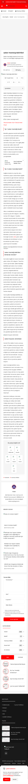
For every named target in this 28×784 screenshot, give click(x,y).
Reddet (14, 779)
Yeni (7, 657)
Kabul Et (7, 779)
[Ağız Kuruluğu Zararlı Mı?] (6, 739)
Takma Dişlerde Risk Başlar (17, 664)
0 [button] (8, 81)
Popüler (20, 657)
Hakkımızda (6, 705)
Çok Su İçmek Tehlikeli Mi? (17, 686)
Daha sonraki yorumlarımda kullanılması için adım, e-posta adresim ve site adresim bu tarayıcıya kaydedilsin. (14, 613)
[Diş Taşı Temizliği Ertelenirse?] (6, 734)
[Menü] (2, 6)
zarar (14, 237)
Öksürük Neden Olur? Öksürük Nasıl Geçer (13, 124)
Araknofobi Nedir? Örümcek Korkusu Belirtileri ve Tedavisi (16, 2)
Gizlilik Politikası (7, 717)
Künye (4, 711)
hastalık (7, 477)
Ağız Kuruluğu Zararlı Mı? (17, 679)
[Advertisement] (14, 34)
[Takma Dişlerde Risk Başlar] (6, 728)
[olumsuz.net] (14, 6)
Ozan (8, 63)
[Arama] (26, 6)
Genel (4, 11)
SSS (4, 714)
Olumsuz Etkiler (20, 11)
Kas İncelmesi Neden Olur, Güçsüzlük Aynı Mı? (18, 162)
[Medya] (6, 753)
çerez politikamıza (8, 775)
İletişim (5, 708)
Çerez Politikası (19, 705)
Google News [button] (9, 77)
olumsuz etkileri (15, 477)
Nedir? (11, 11)
